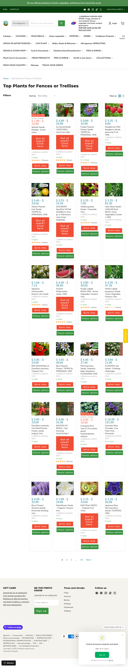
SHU (34, 643)
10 (81, 559)
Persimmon (68, 607)
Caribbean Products (105, 36)
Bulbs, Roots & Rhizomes (64, 43)
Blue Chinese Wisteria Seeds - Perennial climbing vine (40, 509)
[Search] (61, 23)
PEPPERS (74, 36)
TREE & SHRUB (93, 50)
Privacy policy (18, 635)
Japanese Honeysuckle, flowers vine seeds (40, 291)
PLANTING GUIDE (40, 641)
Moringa (67, 603)
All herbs (122, 37)
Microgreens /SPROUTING (93, 43)
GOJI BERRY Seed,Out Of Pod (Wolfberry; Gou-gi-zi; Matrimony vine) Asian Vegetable (64, 213)
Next (88, 559)
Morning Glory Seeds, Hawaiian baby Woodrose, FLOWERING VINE (88, 370)
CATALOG (29, 635)
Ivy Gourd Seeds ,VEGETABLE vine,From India (63, 130)
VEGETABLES (37, 36)
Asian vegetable (57, 36)
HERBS (87, 36)
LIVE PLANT (42, 43)
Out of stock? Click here (40, 142)
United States (115, 9)
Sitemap (34, 65)
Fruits (66, 593)
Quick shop (40, 165)
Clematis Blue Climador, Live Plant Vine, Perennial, (111, 429)
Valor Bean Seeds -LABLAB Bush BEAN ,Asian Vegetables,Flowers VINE (113, 212)
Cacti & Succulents (40, 50)
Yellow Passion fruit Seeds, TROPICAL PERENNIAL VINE (40, 210)
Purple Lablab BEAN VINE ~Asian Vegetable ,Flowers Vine (89, 292)
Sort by (32, 96)
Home (6, 78)
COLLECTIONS (103, 58)
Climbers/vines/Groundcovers (67, 50)
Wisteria (67, 611)
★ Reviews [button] (125, 336)
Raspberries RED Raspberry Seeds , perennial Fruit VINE (113, 131)
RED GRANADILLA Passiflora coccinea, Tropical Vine (40, 369)
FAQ (40, 643)
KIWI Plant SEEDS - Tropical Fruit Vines (88, 508)
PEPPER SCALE (9, 643)
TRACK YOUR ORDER (52, 65)
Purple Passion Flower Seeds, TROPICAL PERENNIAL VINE (88, 131)
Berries (67, 600)
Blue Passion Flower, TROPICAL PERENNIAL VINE (64, 369)
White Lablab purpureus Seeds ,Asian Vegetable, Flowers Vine (113, 292)
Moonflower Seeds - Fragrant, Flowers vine (64, 508)
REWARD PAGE (28, 638)
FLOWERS (21, 36)
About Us (6, 635)
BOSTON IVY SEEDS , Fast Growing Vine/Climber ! (62, 429)
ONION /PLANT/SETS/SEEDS (17, 43)
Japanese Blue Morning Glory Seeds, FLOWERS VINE (113, 509)
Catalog (7, 36)
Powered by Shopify (10, 651)
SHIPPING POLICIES (44, 638)
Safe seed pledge (24, 643)
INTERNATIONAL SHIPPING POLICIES (17, 641)
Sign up (41, 610)
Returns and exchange (11, 638)
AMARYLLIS (14, 9)
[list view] (123, 96)
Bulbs (5, 9)
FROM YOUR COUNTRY (14, 65)
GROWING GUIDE (9, 646)
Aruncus (67, 596)
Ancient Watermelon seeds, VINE (62, 291)
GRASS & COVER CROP (14, 50)
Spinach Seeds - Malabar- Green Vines (39, 130)
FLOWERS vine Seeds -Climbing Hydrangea (112, 369)
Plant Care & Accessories (15, 58)
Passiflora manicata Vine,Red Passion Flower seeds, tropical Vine (40, 429)
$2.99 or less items (83, 58)
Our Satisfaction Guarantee (29, 646)
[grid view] (119, 96)
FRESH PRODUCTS (41, 58)
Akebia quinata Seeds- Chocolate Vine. (88, 209)
